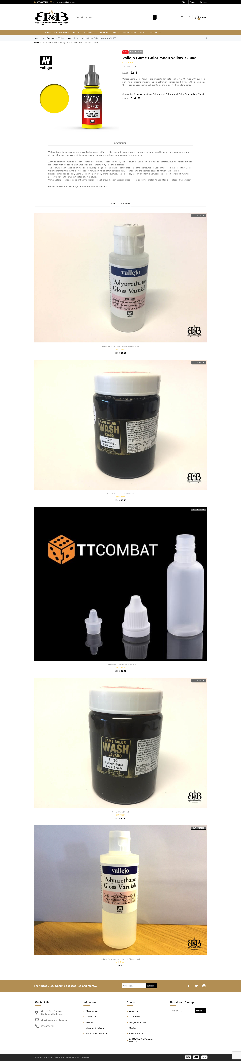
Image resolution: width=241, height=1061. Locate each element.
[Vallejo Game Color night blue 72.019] (207, 38)
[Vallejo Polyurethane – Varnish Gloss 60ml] (120, 277)
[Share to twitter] (135, 98)
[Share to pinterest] (139, 98)
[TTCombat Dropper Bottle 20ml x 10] (120, 584)
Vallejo (61, 38)
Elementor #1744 (50, 42)
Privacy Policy (136, 1033)
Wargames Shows (137, 1022)
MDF (142, 32)
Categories (60, 32)
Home (48, 32)
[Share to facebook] (131, 98)
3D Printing (129, 32)
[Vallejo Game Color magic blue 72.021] (205, 38)
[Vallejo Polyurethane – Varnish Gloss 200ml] (120, 890)
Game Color (139, 94)
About (184, 2)
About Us (133, 1011)
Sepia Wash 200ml (120, 812)
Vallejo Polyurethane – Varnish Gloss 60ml (120, 346)
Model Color (73, 38)
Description (120, 143)
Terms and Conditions (96, 1033)
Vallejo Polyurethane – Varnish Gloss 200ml (120, 959)
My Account (92, 1011)
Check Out (91, 1016)
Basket (76, 32)
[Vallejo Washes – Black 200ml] (120, 425)
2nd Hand (155, 32)
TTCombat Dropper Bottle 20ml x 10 (120, 665)
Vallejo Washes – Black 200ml (120, 494)
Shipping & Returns (95, 1028)
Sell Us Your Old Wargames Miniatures (142, 1040)
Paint (187, 94)
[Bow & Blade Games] (52, 17)
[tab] (120, 143)
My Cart (90, 1022)
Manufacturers (109, 32)
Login (205, 2)
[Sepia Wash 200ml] (120, 743)
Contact (193, 2)
